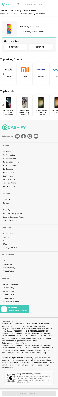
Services (5, 146)
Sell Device (6, 228)
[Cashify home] (8, 4)
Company (6, 194)
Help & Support (8, 255)
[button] (29, 393)
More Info (6, 278)
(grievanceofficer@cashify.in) (14, 343)
